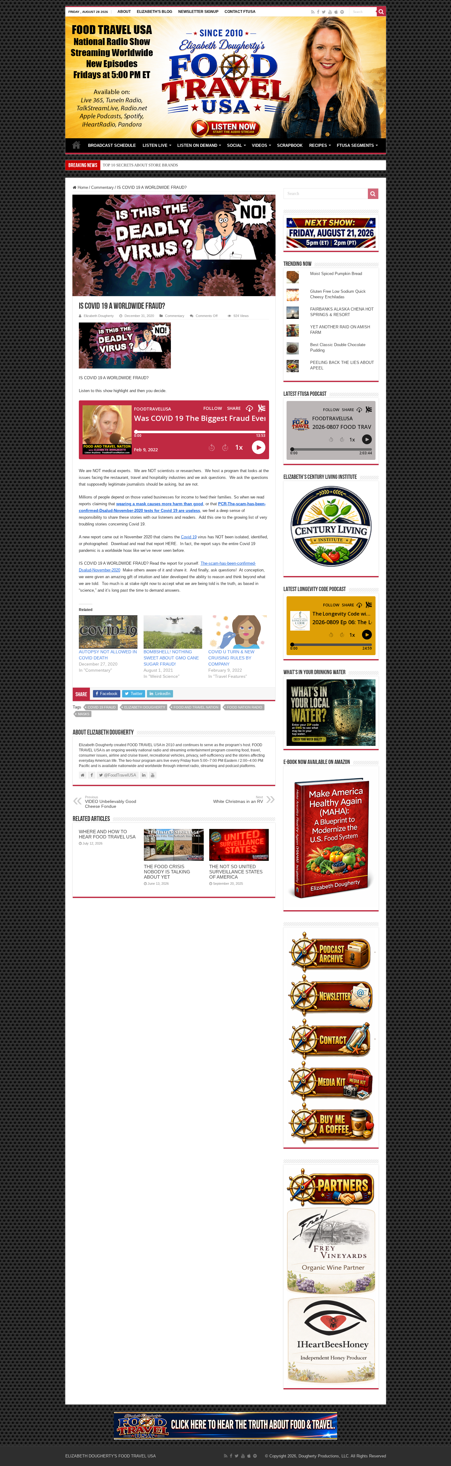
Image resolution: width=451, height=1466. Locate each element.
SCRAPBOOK (290, 145)
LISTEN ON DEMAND (197, 145)
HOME (76, 144)
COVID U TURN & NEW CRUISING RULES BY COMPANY (231, 657)
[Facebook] (318, 12)
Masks (83, 714)
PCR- (223, 504)
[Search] (381, 11)
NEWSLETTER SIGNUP (198, 12)
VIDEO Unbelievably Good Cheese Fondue (110, 802)
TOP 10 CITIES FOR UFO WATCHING (135, 165)
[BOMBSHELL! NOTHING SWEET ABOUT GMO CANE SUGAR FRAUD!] (173, 632)
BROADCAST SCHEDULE (112, 145)
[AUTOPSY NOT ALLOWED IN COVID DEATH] (108, 632)
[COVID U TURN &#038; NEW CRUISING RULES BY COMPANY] (237, 632)
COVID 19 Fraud (102, 707)
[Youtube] (330, 12)
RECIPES (318, 145)
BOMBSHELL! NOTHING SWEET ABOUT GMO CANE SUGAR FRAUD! (171, 657)
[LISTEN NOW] (225, 77)
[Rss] (312, 12)
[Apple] (336, 12)
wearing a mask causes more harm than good (159, 504)
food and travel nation (196, 707)
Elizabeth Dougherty (99, 316)
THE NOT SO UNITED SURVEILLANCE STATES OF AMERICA (236, 872)
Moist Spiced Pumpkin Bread (336, 273)
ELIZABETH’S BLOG (154, 12)
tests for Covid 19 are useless (171, 510)
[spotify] (342, 12)
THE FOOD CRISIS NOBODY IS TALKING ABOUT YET (167, 872)
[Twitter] (323, 12)
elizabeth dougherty (144, 707)
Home (82, 187)
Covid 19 (189, 537)
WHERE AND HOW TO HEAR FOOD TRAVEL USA (107, 834)
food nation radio (244, 707)
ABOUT (124, 12)
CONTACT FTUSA (240, 12)
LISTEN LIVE (155, 145)
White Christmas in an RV (238, 799)
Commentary (102, 187)
